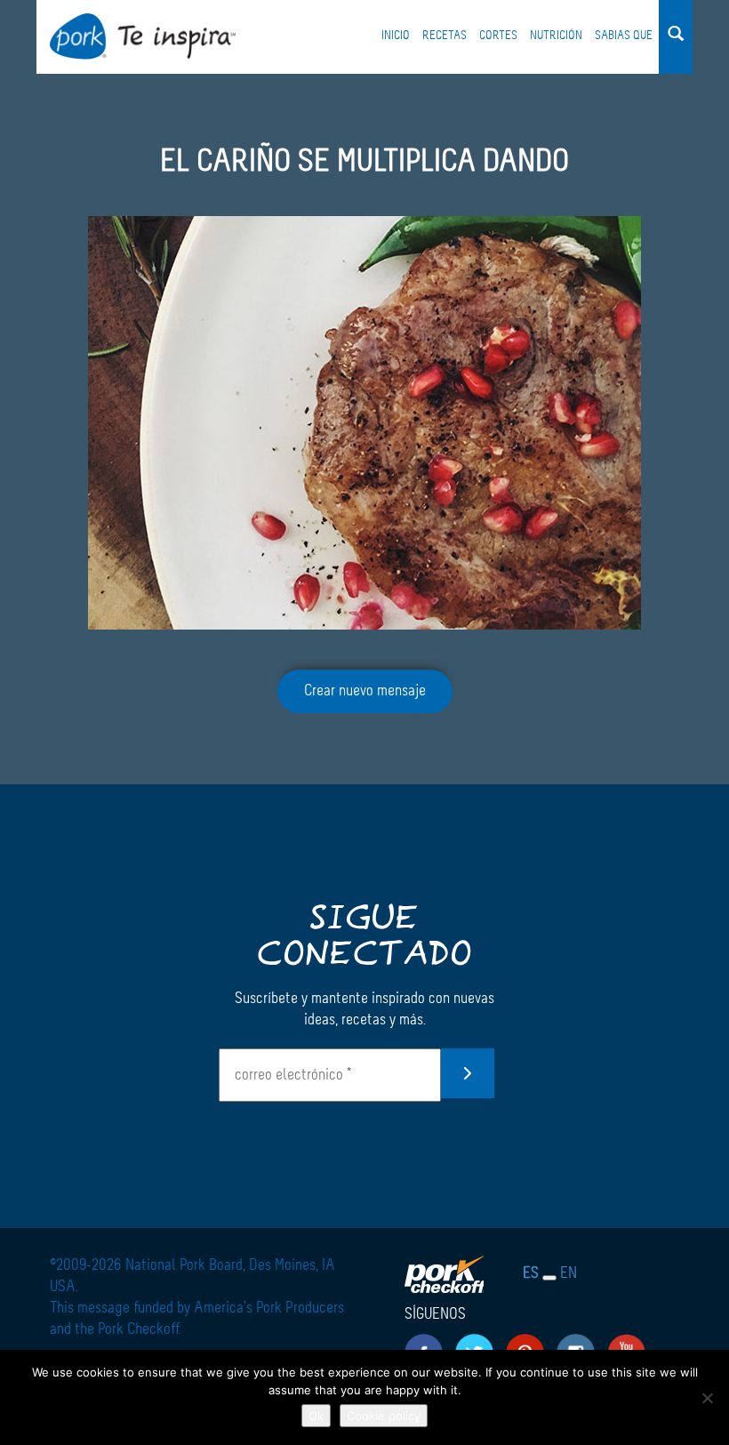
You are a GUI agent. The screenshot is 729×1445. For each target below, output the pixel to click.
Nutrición (556, 35)
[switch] (549, 1277)
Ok (316, 1416)
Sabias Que (624, 35)
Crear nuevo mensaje (365, 691)
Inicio (395, 35)
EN (568, 1273)
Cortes (498, 35)
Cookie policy (384, 1416)
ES (531, 1273)
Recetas (444, 35)
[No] (707, 1398)
